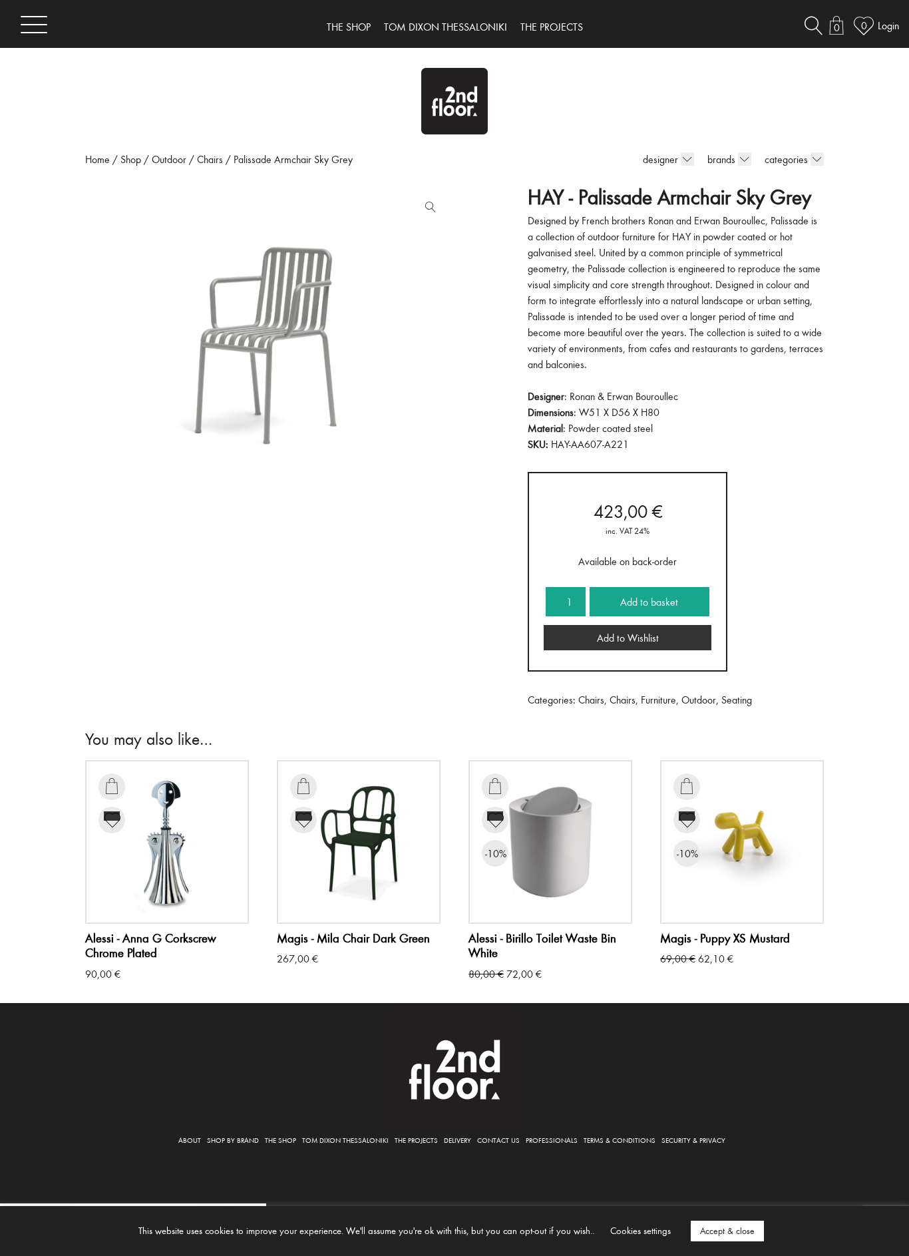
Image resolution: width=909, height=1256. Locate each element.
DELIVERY (457, 1140)
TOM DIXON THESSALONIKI (445, 26)
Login (888, 25)
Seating (736, 699)
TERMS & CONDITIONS (619, 1140)
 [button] (112, 786)
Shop (130, 159)
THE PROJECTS (551, 26)
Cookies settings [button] (640, 1230)
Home (97, 159)
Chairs (210, 159)
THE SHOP (349, 26)
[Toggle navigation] (34, 24)
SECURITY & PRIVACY (693, 1140)
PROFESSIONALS (552, 1140)
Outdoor (169, 159)
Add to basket (649, 601)
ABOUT (189, 1140)
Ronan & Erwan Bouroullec (624, 396)
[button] (427, 210)
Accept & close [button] (727, 1231)
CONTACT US (498, 1140)
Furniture (658, 699)
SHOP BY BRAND (233, 1140)
